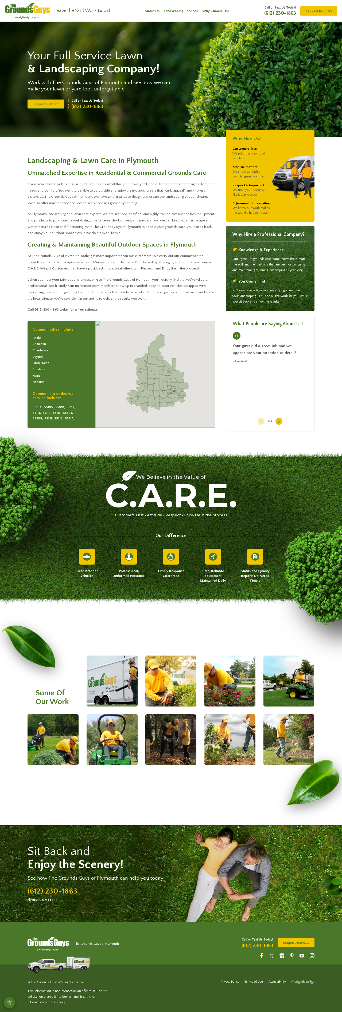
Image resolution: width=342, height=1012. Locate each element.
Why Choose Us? (215, 11)
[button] (9, 1002)
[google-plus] (281, 955)
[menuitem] (152, 11)
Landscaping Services (181, 11)
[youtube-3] (302, 955)
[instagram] (312, 955)
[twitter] (272, 955)
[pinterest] (292, 955)
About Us (152, 11)
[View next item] (278, 421)
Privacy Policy (230, 981)
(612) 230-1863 (280, 13)
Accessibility (277, 981)
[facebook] (261, 955)
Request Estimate (318, 11)
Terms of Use (253, 981)
